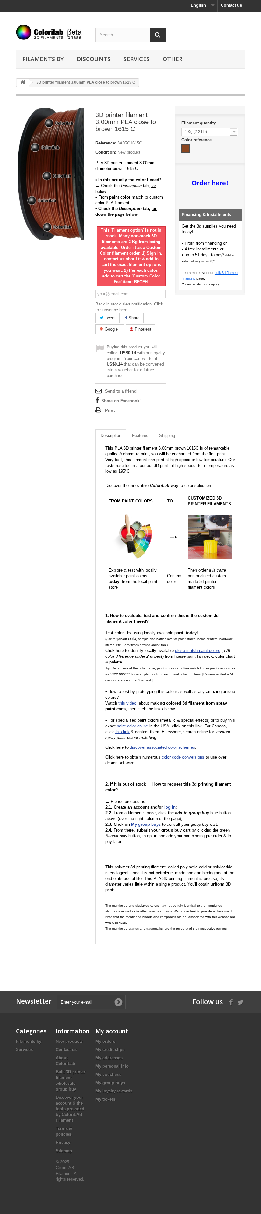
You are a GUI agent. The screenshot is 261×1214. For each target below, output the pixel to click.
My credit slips (109, 1049)
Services (136, 59)
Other (172, 59)
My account (111, 1031)
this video (127, 703)
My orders (105, 1041)
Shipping (167, 435)
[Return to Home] (23, 83)
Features (140, 435)
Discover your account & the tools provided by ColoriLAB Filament (70, 1109)
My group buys (110, 1082)
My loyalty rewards (113, 1091)
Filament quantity (199, 123)
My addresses (109, 1058)
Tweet (109, 317)
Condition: (105, 152)
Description (111, 435)
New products (69, 1041)
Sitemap (64, 1150)
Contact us (231, 5)
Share (133, 317)
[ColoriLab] (51, 32)
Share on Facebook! (121, 400)
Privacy (63, 1142)
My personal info (112, 1066)
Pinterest (142, 329)
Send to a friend (121, 391)
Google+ (111, 329)
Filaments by (43, 59)
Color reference (197, 139)
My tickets (105, 1099)
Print (110, 410)
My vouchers (108, 1074)
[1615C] (185, 148)
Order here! (210, 183)
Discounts (93, 59)
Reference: (105, 143)
